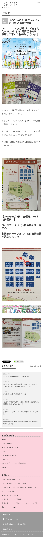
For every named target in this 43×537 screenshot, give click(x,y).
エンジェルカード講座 (10, 495)
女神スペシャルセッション (12, 479)
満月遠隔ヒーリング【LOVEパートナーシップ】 (19, 503)
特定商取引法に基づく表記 (15, 524)
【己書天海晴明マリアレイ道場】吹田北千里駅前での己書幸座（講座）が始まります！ (21, 403)
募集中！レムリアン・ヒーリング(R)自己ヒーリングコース (21, 413)
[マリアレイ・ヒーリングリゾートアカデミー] (10, 5)
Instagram (5, 459)
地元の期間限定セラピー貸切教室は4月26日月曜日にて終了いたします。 (21, 423)
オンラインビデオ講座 (10, 447)
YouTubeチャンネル (9, 455)
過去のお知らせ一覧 (35, 366)
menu (38, 2)
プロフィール (7, 443)
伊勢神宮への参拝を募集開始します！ (15, 394)
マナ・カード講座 (8, 491)
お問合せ (5, 467)
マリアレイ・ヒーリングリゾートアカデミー (22, 534)
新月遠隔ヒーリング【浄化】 (12, 499)
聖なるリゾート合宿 (9, 507)
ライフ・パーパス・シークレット (14, 483)
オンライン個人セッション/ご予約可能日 (16, 376)
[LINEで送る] (18, 361)
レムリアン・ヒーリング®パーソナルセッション (20, 487)
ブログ (4, 451)
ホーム (4, 440)
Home (7, 514)
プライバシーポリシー (13, 519)
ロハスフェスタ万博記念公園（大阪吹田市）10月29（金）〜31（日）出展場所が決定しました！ (19, 385)
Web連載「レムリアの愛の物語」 (14, 463)
